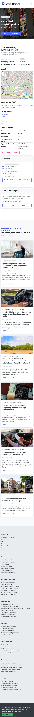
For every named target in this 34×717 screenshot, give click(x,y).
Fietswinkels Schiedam (8, 562)
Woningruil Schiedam (7, 681)
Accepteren (8, 714)
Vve (2, 124)
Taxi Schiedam (5, 564)
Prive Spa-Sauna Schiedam (9, 683)
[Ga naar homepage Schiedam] (10, 4)
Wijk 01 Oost (8, 169)
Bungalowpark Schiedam (8, 617)
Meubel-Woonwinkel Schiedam (10, 606)
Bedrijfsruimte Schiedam (8, 687)
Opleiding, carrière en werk (13, 309)
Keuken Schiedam (6, 645)
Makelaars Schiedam (7, 635)
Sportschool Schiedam (8, 653)
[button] (17, 85)
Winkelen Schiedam (7, 604)
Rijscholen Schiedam (7, 560)
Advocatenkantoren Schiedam (10, 669)
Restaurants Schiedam (8, 582)
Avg (2, 548)
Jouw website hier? (10, 176)
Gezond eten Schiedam (8, 572)
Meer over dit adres (10, 152)
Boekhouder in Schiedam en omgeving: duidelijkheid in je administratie (14, 407)
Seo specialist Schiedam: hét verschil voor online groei (14, 500)
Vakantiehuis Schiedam (8, 615)
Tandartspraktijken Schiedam (10, 588)
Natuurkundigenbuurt (11, 166)
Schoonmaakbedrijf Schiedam (10, 633)
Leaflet (22, 98)
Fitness (3, 117)
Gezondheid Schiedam (8, 568)
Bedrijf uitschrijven (17, 205)
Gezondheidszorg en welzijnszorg (16, 261)
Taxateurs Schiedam (7, 631)
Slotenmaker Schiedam (8, 671)
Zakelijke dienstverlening (12, 403)
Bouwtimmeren (10, 107)
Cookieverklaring (6, 546)
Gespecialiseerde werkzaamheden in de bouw (18, 105)
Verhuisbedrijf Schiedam (8, 594)
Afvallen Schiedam (6, 570)
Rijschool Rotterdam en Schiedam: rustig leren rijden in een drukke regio (16, 314)
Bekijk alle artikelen (6, 236)
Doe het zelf (5, 17)
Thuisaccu (4, 121)
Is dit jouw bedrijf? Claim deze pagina (17, 180)
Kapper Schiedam (6, 566)
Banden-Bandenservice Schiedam (11, 667)
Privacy (3, 550)
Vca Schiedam (5, 647)
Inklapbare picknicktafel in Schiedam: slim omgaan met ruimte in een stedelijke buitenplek (16, 361)
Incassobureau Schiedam (9, 685)
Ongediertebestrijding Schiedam (11, 689)
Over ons (4, 544)
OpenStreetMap (29, 98)
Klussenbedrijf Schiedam (8, 627)
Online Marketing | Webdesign (14, 496)
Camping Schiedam (7, 610)
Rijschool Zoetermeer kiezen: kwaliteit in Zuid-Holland (14, 453)
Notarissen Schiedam (7, 629)
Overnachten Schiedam (8, 613)
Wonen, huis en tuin (10, 356)
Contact (3, 540)
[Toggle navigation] (31, 4)
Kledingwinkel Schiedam (8, 649)
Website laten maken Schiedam (11, 651)
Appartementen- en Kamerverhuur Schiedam (15, 608)
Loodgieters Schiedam (8, 590)
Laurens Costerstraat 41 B (11, 27)
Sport (2, 119)
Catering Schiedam (7, 584)
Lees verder (7, 284)
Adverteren (4, 542)
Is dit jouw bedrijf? (11, 33)
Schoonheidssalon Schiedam (10, 586)
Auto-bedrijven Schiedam (9, 663)
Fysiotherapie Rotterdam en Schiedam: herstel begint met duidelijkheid (14, 265)
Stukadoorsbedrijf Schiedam (9, 592)
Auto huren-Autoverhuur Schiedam (12, 665)
